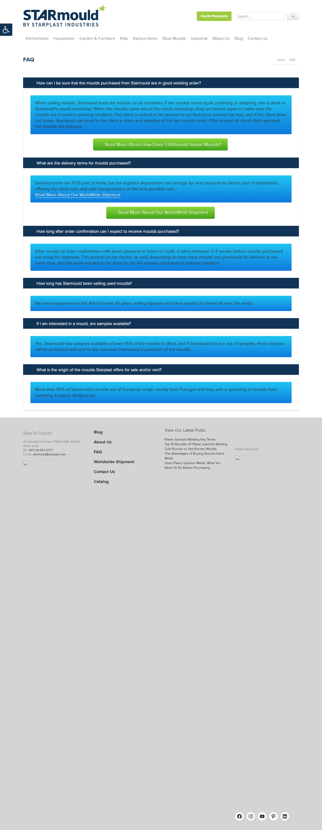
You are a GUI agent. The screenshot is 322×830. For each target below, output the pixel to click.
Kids (124, 38)
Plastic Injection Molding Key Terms (190, 439)
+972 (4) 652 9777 (40, 450)
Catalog (101, 481)
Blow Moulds (174, 38)
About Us (221, 38)
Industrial (199, 38)
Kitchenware (37, 38)
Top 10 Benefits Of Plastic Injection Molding (196, 444)
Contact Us (104, 471)
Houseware (64, 38)
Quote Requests (214, 16)
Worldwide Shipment (114, 461)
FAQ (98, 451)
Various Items (145, 38)
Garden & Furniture (97, 38)
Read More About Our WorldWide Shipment (77, 195)
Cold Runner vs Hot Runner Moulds (191, 449)
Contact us (257, 38)
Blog (239, 38)
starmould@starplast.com (49, 454)
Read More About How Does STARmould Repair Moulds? (163, 144)
